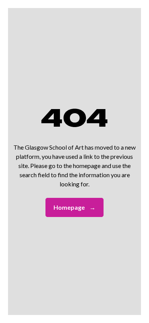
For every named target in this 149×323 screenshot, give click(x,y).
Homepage (74, 207)
